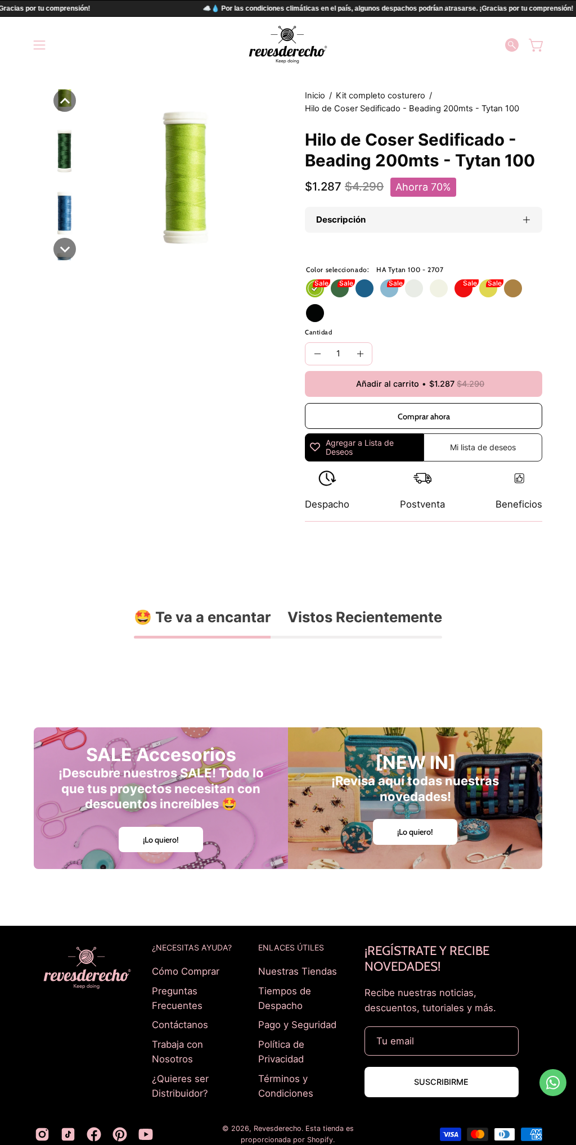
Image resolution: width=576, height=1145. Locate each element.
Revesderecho (278, 1128)
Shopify (320, 1139)
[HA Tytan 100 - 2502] (439, 288)
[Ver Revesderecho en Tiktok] (68, 1134)
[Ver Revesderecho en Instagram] (42, 1134)
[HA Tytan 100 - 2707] (315, 288)
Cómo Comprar (185, 971)
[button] (512, 45)
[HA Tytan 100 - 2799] (315, 313)
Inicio (315, 95)
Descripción (341, 219)
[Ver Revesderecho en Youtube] (145, 1134)
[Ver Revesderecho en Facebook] (94, 1134)
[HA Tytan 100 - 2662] (365, 288)
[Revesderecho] (288, 44)
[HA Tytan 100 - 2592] (340, 288)
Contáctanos (180, 1024)
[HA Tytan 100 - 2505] (488, 288)
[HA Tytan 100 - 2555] (513, 288)
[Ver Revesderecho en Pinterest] (119, 1134)
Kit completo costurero (380, 95)
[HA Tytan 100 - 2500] (414, 288)
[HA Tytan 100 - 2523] (463, 288)
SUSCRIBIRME (441, 1082)
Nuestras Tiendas (297, 971)
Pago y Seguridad (297, 1024)
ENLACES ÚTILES (291, 947)
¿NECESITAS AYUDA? (192, 947)
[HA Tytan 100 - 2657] (389, 288)
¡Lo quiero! (161, 840)
